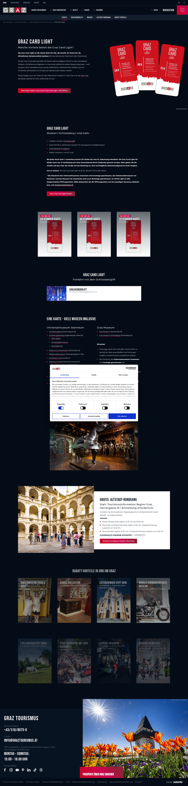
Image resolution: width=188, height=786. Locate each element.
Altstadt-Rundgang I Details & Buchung (118, 541)
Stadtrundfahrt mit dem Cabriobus (74, 644)
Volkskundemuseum (57, 354)
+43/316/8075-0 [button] (15, 730)
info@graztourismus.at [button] (21, 740)
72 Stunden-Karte (129, 219)
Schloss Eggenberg (56, 335)
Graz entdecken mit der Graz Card (40, 22)
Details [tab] (94, 375)
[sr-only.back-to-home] (16, 10)
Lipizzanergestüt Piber (33, 643)
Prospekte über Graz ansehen (98, 774)
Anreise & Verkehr (21, 22)
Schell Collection (70, 582)
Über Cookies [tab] (123, 375)
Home (5, 3)
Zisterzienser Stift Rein (113, 582)
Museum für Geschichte (58, 350)
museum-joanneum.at (63, 185)
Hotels (75, 10)
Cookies (138, 782)
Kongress (26, 3)
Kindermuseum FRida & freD (32, 584)
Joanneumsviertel (56, 362)
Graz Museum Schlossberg (109, 335)
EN (179, 3)
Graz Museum (104, 332)
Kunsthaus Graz (55, 358)
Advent (36, 3)
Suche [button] (156, 10)
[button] (5, 770)
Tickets (64, 17)
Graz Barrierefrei (59, 10)
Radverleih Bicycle (149, 643)
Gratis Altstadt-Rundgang (59, 149)
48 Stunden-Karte (90, 219)
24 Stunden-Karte (50, 219)
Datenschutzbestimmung (83, 782)
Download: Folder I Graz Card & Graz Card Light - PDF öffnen (44, 91)
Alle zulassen (122, 416)
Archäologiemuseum (60, 342)
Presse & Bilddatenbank (52, 782)
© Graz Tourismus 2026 (13, 782)
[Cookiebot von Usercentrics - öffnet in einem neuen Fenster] (127, 368)
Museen (90, 17)
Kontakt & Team (33, 782)
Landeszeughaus (56, 332)
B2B (44, 3)
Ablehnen (66, 416)
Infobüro (99, 10)
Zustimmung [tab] (64, 375)
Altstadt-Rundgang (104, 17)
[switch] (83, 408)
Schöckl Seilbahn (109, 643)
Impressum (102, 782)
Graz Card (84, 76)
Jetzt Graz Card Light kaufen (61, 194)
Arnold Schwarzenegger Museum (153, 584)
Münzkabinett (57, 346)
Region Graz (15, 3)
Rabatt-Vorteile (120, 17)
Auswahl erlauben (94, 416)
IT (184, 3)
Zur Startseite (8, 22)
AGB (68, 782)
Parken (86, 10)
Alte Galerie (56, 338)
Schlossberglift (77, 17)
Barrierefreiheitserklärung (121, 782)
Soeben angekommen (38, 10)
